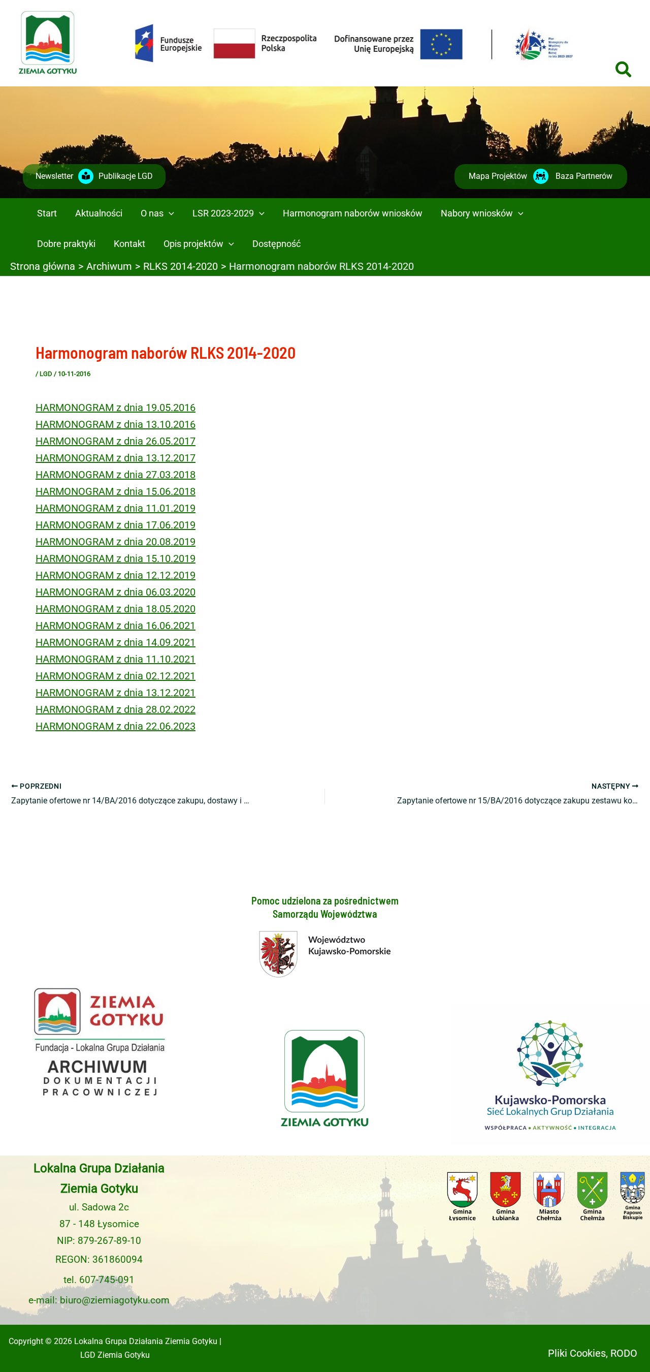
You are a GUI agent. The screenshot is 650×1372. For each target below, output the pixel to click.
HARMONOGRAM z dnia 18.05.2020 (116, 609)
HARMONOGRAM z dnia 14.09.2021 (116, 642)
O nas (152, 213)
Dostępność (276, 243)
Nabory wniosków (477, 213)
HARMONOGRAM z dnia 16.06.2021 (116, 625)
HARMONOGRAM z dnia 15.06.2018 (116, 491)
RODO (623, 1353)
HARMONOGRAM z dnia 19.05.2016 (116, 407)
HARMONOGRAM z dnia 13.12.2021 (116, 693)
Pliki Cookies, (578, 1353)
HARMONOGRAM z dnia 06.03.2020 (116, 592)
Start (47, 213)
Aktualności (98, 213)
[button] (624, 71)
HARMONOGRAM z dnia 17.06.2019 (116, 525)
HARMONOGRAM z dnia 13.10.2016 (116, 424)
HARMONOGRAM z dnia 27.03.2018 (116, 475)
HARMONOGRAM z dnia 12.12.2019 (116, 575)
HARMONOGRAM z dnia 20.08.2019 (116, 542)
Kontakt (129, 243)
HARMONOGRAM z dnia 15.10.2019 (116, 558)
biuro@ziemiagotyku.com (115, 1300)
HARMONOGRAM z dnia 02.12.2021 (116, 676)
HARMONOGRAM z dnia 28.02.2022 (116, 709)
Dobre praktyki (66, 243)
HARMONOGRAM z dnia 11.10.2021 (116, 659)
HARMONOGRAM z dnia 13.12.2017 (116, 458)
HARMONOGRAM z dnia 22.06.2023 (116, 726)
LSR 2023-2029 (223, 213)
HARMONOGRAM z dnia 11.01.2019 (116, 508)
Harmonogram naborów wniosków (352, 213)
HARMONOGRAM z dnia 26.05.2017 (116, 441)
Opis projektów (193, 243)
